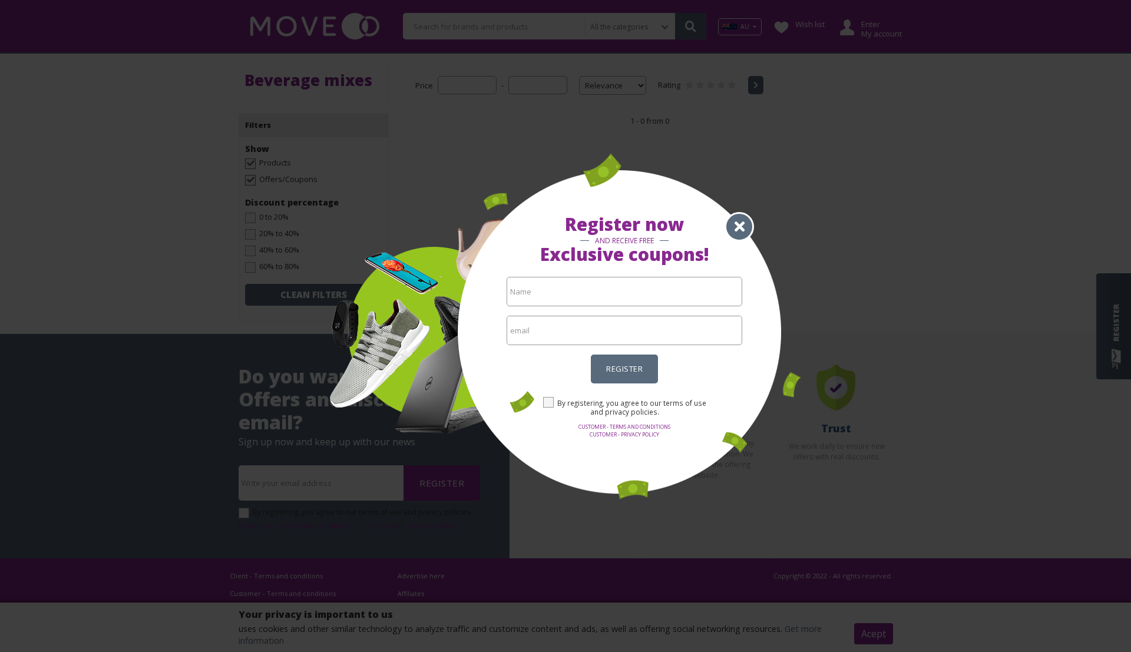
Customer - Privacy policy (624, 434)
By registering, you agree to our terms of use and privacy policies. (631, 407)
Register (624, 368)
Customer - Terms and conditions (624, 427)
